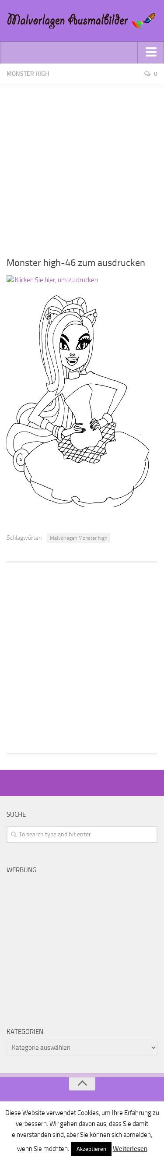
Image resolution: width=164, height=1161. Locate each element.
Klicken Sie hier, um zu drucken (56, 280)
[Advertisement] (82, 167)
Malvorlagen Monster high (78, 538)
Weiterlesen (130, 1149)
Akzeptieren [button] (91, 1149)
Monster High (28, 74)
